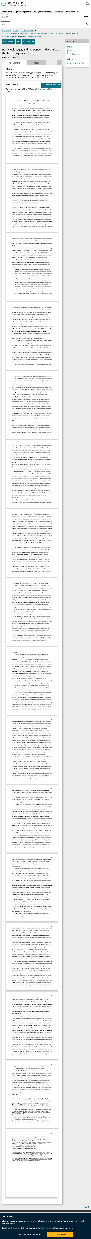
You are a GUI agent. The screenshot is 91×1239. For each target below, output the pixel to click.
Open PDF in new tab (52, 85)
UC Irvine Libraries (28, 31)
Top (87, 1206)
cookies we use (46, 1228)
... (59, 63)
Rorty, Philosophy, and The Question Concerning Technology (22, 36)
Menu (4, 24)
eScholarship (6, 31)
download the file (44, 89)
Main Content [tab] (14, 63)
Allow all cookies (60, 1234)
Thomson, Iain (13, 57)
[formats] (18, 41)
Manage (85, 17)
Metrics (70, 59)
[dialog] (45, 1226)
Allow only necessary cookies (30, 1234)
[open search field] (87, 3)
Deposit (86, 11)
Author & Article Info (75, 63)
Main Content (12, 84)
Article (69, 47)
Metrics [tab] (37, 63)
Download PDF (8, 42)
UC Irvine (4, 16)
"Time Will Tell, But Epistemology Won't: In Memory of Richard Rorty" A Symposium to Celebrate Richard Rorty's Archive (41, 33)
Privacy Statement (12, 1228)
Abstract (10, 69)
